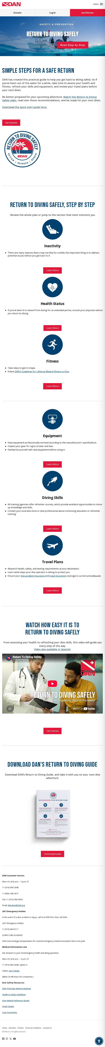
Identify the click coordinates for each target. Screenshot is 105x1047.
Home (4, 1027)
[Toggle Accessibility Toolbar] (99, 1041)
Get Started (11, 122)
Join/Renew (88, 12)
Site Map (12, 1027)
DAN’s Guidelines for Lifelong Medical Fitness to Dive (42, 371)
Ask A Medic (14, 971)
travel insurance (57, 575)
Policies (20, 1027)
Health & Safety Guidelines (14, 994)
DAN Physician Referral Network (16, 988)
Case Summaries (9, 1012)
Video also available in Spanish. (52, 649)
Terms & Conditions (33, 1027)
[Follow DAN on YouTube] (15, 1038)
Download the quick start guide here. (24, 107)
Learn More (52, 270)
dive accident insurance (33, 575)
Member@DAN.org (16, 905)
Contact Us (47, 1027)
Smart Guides (8, 1006)
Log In (52, 12)
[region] (52, 36)
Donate (17, 12)
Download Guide (52, 853)
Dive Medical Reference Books (15, 1000)
